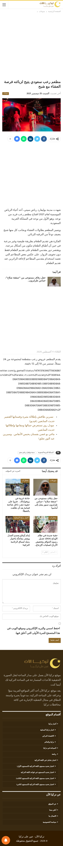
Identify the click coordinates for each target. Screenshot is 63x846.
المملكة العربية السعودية (46, 453)
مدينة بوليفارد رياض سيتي (27, 453)
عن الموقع (52, 804)
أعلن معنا (52, 810)
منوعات (5, 93)
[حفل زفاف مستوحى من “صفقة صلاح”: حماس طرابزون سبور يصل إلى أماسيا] (54, 281)
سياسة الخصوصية (49, 822)
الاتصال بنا (52, 816)
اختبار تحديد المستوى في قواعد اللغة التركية (37, 772)
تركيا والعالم (49, 742)
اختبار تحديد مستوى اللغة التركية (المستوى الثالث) (35, 779)
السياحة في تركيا (49, 748)
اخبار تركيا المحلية (47, 730)
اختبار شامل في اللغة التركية (45, 760)
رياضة (54, 754)
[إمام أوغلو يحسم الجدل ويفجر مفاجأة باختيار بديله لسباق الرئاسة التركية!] (18, 524)
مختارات (25, 481)
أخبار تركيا (52, 724)
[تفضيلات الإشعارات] (6, 840)
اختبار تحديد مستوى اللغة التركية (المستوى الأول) (35, 766)
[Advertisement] (31, 46)
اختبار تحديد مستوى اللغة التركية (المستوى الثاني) (35, 785)
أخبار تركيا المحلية (21, 518)
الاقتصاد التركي (48, 736)
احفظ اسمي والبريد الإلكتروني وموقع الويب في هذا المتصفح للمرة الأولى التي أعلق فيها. (33, 631)
